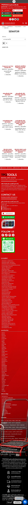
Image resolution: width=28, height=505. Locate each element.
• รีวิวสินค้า (3, 402)
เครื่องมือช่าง (7, 452)
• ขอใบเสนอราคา (4, 396)
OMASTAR (22, 425)
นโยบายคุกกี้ (10, 499)
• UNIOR (3, 387)
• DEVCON (3, 335)
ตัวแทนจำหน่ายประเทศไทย (6, 434)
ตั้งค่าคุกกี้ (9, 502)
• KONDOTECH (4, 354)
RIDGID (10, 427)
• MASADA (3, 364)
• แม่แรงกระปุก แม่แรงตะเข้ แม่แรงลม (8, 286)
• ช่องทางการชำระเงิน (5, 406)
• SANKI (2, 378)
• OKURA (3, 372)
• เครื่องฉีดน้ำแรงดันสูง (6, 299)
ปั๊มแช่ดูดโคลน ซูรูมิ (19, 447)
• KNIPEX (3, 350)
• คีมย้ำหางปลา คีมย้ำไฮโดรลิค (7, 283)
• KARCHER (3, 344)
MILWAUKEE (18, 422)
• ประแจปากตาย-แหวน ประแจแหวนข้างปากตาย (10, 265)
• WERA (2, 389)
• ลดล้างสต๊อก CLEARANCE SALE (8, 399)
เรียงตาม (4, 36)
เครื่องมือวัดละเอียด (22, 452)
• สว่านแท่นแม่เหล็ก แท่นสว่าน (7, 289)
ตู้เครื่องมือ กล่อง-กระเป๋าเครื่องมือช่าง (8, 436)
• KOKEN (3, 352)
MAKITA (13, 422)
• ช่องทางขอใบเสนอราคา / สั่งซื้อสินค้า (9, 405)
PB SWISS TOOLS (4, 427)
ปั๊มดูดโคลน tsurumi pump (6, 445)
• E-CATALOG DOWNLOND (7, 398)
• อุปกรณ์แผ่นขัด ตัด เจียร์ (6, 327)
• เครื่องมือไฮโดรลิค (5, 282)
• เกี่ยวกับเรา (3, 409)
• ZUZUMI (3, 391)
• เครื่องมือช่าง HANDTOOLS (7, 261)
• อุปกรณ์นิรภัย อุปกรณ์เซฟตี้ (7, 320)
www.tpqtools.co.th (7, 209)
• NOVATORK (4, 371)
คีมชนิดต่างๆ (3, 429)
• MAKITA (3, 362)
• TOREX (3, 384)
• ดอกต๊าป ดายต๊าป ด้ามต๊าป (7, 313)
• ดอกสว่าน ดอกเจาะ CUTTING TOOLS (9, 310)
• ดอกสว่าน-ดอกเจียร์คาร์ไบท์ (7, 312)
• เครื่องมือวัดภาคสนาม (6, 316)
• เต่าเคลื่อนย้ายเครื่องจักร (6, 285)
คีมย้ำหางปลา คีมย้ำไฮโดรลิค (11, 429)
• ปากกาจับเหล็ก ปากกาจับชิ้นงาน (7, 275)
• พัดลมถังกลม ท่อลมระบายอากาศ (8, 323)
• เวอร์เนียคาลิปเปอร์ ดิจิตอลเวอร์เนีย (8, 296)
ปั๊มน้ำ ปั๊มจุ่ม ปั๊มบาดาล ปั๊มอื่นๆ (17, 445)
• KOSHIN (3, 355)
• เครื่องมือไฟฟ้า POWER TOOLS (8, 278)
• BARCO (3, 333)
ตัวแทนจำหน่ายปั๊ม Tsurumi (16, 434)
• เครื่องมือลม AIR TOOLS (6, 279)
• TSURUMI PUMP (5, 385)
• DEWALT (3, 337)
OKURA (18, 425)
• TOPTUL (3, 382)
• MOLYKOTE (4, 370)
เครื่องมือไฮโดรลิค (12, 454)
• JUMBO (3, 343)
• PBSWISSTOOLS (5, 375)
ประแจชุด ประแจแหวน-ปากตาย (10, 440)
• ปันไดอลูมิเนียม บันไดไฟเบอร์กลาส (8, 306)
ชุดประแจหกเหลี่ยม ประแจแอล (6, 431)
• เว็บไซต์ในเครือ (4, 412)
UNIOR (17, 427)
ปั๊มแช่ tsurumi (4, 447)
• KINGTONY (3, 348)
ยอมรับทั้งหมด (17, 502)
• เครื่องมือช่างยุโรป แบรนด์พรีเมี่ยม (8, 263)
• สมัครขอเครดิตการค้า (6, 413)
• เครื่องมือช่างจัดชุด (5, 269)
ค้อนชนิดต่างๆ (19, 429)
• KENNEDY (3, 347)
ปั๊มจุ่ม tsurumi (4, 443)
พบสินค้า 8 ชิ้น (5, 47)
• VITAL (2, 388)
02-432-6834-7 (6, 205)
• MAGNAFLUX (4, 361)
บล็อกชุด (16, 438)
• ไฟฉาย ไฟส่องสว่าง (5, 273)
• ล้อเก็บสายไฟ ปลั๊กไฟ (5, 322)
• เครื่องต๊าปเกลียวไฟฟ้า (6, 292)
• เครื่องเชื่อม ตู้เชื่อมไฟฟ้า (6, 317)
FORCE (13, 420)
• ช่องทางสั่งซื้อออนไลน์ (6, 403)
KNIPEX (9, 422)
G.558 (16, 420)
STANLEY (13, 427)
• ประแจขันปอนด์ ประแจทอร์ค (7, 276)
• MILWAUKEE (4, 365)
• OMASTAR (3, 374)
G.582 (19, 420)
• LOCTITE (3, 358)
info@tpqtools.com (7, 208)
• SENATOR (3, 379)
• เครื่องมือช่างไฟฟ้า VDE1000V (7, 262)
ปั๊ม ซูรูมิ (24, 440)
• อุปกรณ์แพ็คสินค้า (5, 326)
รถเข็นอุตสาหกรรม (4, 449)
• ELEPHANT (3, 338)
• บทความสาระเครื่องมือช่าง (6, 400)
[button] (22, 23)
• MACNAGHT (4, 360)
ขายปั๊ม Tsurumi (22, 427)
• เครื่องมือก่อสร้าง (5, 290)
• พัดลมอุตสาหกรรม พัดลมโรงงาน (8, 324)
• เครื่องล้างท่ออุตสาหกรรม (6, 302)
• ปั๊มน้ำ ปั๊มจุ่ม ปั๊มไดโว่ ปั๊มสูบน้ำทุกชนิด (9, 315)
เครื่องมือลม (16, 452)
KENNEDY (4, 423)
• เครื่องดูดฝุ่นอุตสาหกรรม (6, 300)
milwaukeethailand (5, 425)
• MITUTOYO (4, 368)
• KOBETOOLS (4, 351)
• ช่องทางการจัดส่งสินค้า (6, 407)
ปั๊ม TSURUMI (19, 440)
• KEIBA (2, 345)
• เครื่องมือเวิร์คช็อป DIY (6, 303)
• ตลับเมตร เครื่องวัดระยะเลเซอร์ (7, 297)
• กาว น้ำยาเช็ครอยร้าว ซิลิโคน (7, 309)
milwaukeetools (13, 425)
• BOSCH (3, 334)
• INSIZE (2, 341)
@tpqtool (5, 207)
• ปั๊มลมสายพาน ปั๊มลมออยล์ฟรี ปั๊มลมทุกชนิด (10, 305)
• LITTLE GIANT (4, 357)
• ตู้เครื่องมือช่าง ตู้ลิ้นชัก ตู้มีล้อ (7, 271)
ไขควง (17, 454)
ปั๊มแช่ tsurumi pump (11, 447)
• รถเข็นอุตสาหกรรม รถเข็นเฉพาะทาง (8, 307)
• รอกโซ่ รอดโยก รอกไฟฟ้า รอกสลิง (8, 288)
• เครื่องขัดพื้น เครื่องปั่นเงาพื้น (7, 319)
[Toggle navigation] (26, 23)
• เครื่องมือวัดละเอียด (5, 295)
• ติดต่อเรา (3, 415)
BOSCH (2, 420)
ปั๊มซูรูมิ (21, 443)
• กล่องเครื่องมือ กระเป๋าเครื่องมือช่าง (8, 272)
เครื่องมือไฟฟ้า (4, 454)
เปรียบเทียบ (8, 74)
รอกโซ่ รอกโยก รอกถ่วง (12, 449)
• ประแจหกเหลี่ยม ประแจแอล (7, 266)
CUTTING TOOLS (8, 420)
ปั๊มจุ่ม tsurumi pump (11, 443)
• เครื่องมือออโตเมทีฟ (5, 293)
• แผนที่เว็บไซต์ (4, 410)
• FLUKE (3, 340)
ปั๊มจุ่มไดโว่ (18, 443)
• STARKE (3, 381)
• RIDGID (3, 377)
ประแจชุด (2, 440)
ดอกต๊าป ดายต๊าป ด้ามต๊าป (17, 431)
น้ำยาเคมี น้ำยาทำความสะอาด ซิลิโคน (7, 438)
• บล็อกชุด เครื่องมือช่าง (6, 268)
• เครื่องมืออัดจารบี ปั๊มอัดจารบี (7, 280)
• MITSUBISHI (4, 367)
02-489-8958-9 (14, 205)
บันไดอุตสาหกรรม (22, 438)
